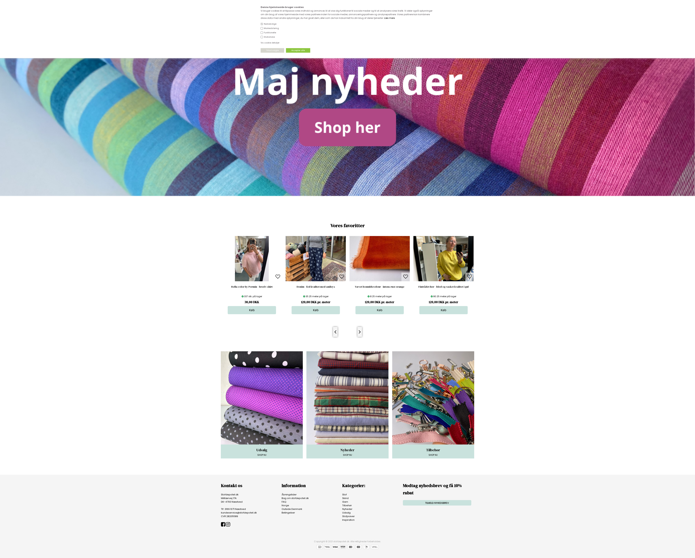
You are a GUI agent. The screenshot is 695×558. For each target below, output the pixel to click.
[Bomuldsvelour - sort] (443, 280)
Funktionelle (270, 32)
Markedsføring (271, 28)
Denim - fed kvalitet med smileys (252, 287)
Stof (344, 494)
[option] (252, 275)
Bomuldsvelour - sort (443, 287)
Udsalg (346, 512)
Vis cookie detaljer (270, 42)
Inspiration (348, 520)
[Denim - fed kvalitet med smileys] (252, 280)
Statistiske (269, 36)
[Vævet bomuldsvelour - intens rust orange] (316, 280)
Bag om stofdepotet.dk (295, 498)
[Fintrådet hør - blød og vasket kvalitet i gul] (379, 280)
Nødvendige (270, 23)
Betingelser (288, 512)
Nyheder (347, 509)
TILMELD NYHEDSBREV (437, 503)
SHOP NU (261, 451)
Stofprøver (348, 516)
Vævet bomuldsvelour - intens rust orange (315, 287)
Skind (345, 498)
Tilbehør (347, 505)
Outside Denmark (292, 509)
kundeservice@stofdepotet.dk (239, 512)
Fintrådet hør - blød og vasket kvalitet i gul (380, 287)
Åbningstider (289, 494)
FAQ (284, 502)
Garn (345, 502)
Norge (285, 505)
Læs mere (389, 18)
